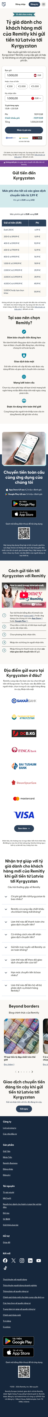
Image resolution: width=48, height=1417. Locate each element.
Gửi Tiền (6, 1151)
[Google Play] (24, 503)
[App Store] (24, 514)
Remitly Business (10, 1163)
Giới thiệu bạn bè (10, 1225)
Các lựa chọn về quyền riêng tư (17, 1303)
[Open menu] (43, 4)
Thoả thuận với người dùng (15, 1280)
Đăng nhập (20, 4)
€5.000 (35, 86)
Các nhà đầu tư (10, 1134)
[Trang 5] (29, 1072)
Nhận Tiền (7, 1157)
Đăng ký (34, 4)
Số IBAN (6, 1219)
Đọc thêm (9, 1065)
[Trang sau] (32, 1072)
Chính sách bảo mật (12, 1315)
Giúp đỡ (6, 1242)
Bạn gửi (8, 70)
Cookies (6, 1327)
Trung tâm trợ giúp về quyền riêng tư (19, 1309)
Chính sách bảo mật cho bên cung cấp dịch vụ (23, 1297)
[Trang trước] (15, 1072)
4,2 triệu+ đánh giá (25, 490)
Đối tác (6, 1213)
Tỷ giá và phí (8, 1192)
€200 (10, 86)
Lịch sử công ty (9, 1128)
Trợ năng (7, 1321)
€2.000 (22, 86)
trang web (29, 616)
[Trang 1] (18, 1072)
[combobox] (38, 98)
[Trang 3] (24, 1072)
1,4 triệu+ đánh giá (25, 494)
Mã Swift (7, 1198)
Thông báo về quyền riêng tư (15, 1291)
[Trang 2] (21, 1072)
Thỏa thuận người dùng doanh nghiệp (20, 1285)
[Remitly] (4, 4)
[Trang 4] (26, 1072)
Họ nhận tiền (10, 93)
